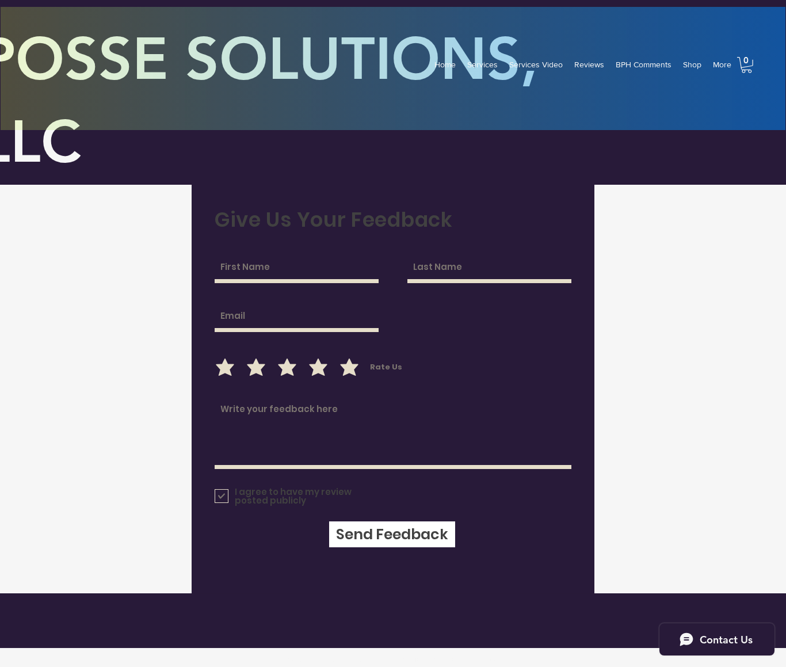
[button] (746, 65)
